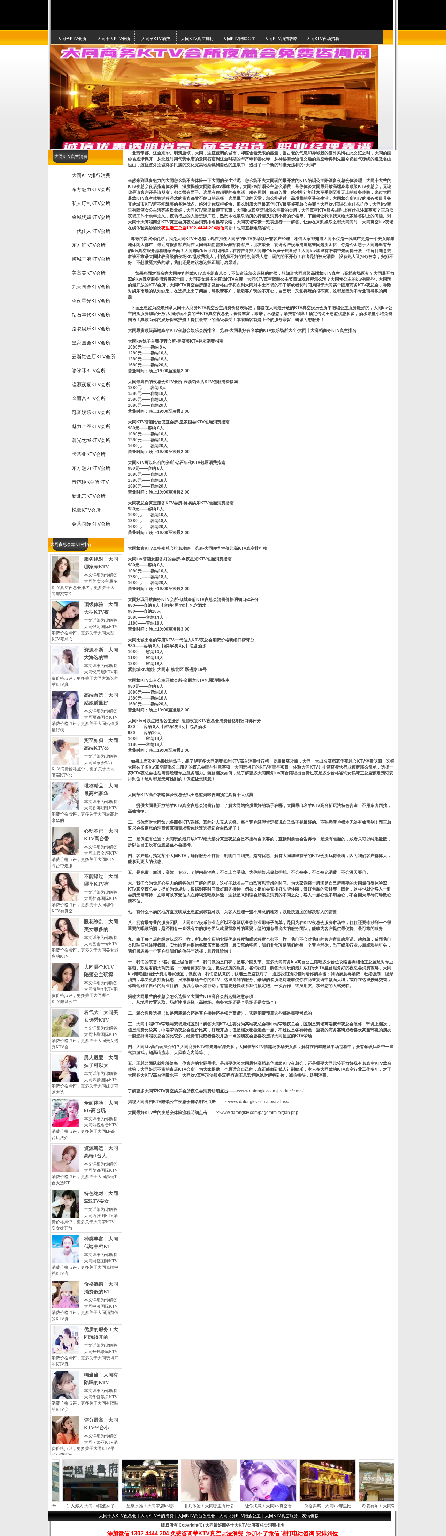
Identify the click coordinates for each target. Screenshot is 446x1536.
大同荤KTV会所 (71, 38)
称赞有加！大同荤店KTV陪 (347, 1506)
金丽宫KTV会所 (89, 398)
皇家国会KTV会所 (91, 342)
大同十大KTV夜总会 (117, 1515)
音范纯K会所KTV (90, 482)
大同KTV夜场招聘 (322, 38)
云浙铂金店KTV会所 (93, 356)
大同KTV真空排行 (197, 38)
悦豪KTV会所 (86, 510)
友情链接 (310, 1515)
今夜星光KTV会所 (91, 301)
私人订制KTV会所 (91, 203)
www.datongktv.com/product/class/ (271, 1090)
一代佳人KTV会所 (91, 231)
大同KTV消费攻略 (281, 38)
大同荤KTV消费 (155, 38)
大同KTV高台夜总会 (196, 1515)
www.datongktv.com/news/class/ (259, 1101)
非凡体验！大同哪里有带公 (169, 1506)
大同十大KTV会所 (113, 38)
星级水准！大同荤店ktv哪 (110, 1506)
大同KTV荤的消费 (157, 1515)
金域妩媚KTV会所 (91, 217)
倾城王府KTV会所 (91, 259)
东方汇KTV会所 (89, 245)
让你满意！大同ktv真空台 (228, 1506)
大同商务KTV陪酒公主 (240, 1515)
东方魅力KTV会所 (91, 189)
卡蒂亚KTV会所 (89, 454)
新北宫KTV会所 (89, 496)
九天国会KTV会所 (91, 287)
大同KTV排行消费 (91, 175)
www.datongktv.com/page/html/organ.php (259, 1112)
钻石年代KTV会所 (91, 315)
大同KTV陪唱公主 (239, 38)
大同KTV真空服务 (281, 1515)
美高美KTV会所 (89, 273)
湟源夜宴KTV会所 (91, 384)
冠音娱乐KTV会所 (91, 412)
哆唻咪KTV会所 (89, 370)
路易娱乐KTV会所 (91, 328)
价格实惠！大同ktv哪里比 (288, 1506)
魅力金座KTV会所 (91, 426)
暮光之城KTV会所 (91, 440)
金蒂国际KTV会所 (91, 524)
